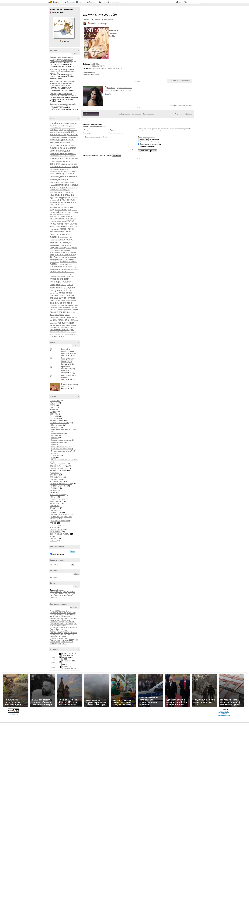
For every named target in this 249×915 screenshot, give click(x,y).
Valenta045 (111, 88)
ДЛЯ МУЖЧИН (55, 479)
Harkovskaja (61, 613)
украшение (55, 325)
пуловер (70, 276)
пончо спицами (60, 276)
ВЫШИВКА (54, 418)
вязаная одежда (68, 145)
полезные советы (59, 271)
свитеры (62, 295)
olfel (73, 622)
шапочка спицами (64, 334)
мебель (53, 231)
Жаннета (68, 631)
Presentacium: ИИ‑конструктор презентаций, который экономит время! (62, 71)
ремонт (59, 287)
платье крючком (65, 264)
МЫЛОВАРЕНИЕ (56, 501)
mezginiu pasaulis (70, 123)
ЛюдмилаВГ (54, 636)
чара (59, 644)
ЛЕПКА (52, 492)
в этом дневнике (58, 554)
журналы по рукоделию (60, 197)
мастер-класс (63, 224)
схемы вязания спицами (64, 310)
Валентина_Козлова (57, 627)
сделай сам (55, 300)
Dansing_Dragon (65, 611)
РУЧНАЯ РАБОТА (56, 530)
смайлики (104, 137)
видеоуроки (61, 139)
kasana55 (65, 618)
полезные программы (71, 269)
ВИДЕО (53, 412)
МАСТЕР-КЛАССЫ (57, 495)
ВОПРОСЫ (54, 414)
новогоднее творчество (61, 241)
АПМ (52, 625)
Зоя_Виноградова (56, 633)
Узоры (53, 458)
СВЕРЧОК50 (73, 640)
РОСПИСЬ (54, 527)
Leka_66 (53, 615)
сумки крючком (68, 305)
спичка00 (53, 597)
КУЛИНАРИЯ (55, 490)
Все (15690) (74, 607)
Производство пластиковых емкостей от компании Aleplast (62, 94)
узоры (53, 320)
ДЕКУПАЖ (54, 473)
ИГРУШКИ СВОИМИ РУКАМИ (61, 484)
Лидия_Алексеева (56, 635)
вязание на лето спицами (65, 156)
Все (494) (75, 53)
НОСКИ (53, 126)
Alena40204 (54, 611)
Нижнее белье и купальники (61, 440)
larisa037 (58, 620)
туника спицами (71, 317)
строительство (55, 305)
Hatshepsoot (71, 613)
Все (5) (76, 586)
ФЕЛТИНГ (53, 538)
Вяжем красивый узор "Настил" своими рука (68, 360)
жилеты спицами (63, 190)
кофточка (60, 212)
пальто (62, 262)
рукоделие (69, 287)
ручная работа (62, 290)
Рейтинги (92, 2)
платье (54, 264)
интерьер (55, 204)
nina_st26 (68, 622)
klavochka (73, 618)
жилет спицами (72, 187)
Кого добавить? (69, 592)
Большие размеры (58, 433)
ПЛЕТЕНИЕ (54, 510)
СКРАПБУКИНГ (55, 532)
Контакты (224, 713)
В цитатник (188, 105)
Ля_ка (52, 595)
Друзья (59, 9)
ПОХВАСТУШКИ (56, 512)
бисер (61, 130)
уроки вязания (61, 328)
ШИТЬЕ (53, 541)
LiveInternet (54, 2)
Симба (52, 642)
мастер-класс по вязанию (64, 225)
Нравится (176, 80)
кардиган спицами (56, 207)
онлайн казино (54, 262)
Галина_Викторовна (57, 629)
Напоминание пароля (116, 133)
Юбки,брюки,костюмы (59, 464)
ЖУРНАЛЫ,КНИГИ (57, 481)
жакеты (74, 185)
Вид (181, 3)
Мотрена (62, 636)
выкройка (70, 140)
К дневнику (136, 114)
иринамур (53, 644)
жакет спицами (62, 185)
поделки (60, 269)
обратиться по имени (124, 88)
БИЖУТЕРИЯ (55, 401)
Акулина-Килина (60, 625)
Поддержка (177, 2)
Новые (189, 114)
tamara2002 (62, 624)
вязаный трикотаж (59, 169)
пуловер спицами (59, 279)
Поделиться (186, 80)
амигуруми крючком (68, 128)
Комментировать (91, 114)
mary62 (61, 622)
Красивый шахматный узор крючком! (68, 368)
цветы (53, 330)
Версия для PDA (224, 712)
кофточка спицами (71, 212)
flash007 (53, 618)
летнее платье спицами (67, 219)
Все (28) (76, 345)
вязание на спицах (61, 158)
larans (52, 620)
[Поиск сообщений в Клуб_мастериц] (72, 551)
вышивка (54, 142)
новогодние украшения (60, 250)
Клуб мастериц (51, 12)
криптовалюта (54, 216)
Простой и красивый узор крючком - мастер (68, 351)
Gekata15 (53, 613)
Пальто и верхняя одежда (60, 447)
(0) (75, 61)
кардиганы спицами (60, 209)
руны (51, 290)
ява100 (64, 644)
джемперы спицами (59, 180)
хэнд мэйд (71, 328)
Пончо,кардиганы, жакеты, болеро (64, 429)
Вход (80, 2)
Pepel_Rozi (54, 594)
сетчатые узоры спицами (69, 300)
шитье (61, 336)
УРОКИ (52, 536)
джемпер (60, 174)
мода (59, 231)
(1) (74, 355)
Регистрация (71, 2)
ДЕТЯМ (53, 405)
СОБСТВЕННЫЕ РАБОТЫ (59, 534)
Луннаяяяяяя (69, 635)
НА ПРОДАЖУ (55, 504)
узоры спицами (66, 322)
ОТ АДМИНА (54, 508)
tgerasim (70, 624)
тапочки (71, 312)
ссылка (128, 91)
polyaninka (54, 624)
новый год (60, 254)
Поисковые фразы (69, 668)
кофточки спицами (63, 214)
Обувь (53, 444)
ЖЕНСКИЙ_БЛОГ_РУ (67, 594)
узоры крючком (66, 320)
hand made (56, 123)
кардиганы (68, 207)
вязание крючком (60, 153)
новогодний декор (57, 252)
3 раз (93, 72)
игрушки (53, 202)
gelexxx (59, 618)
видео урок (62, 137)
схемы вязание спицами (69, 307)
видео (65, 132)
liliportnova (66, 620)
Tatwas (65, 616)
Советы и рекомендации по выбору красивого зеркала (63, 105)
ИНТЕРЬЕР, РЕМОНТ (58, 486)
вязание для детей (60, 150)
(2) (74, 388)
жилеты (53, 190)
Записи (52, 9)
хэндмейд (53, 577)
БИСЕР (53, 407)
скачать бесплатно (61, 302)
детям (52, 174)
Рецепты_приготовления (59, 640)
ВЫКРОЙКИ (54, 416)
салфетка (54, 293)
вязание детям (68, 148)
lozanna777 (54, 622)
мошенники (63, 237)
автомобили (62, 126)
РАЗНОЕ (53, 523)
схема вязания (56, 307)
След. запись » (148, 114)
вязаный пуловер (69, 166)
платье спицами (58, 266)
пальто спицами (71, 262)
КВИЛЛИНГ (54, 488)
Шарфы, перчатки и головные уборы (64, 460)
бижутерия (54, 130)
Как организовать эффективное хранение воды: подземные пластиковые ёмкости (62, 83)
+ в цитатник (108, 19)
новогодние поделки (68, 248)
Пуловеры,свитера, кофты (61, 451)
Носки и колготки (57, 442)
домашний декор (67, 182)
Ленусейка (73, 633)
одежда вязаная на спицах (62, 260)
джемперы (65, 176)
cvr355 (70, 616)
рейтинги (63, 285)
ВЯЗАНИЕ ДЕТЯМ (56, 421)
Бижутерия (55, 427)
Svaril (61, 616)
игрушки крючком (65, 202)
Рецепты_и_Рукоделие (63, 595)
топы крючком (59, 315)
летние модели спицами (58, 221)
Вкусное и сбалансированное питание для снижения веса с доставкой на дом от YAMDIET (61, 59)
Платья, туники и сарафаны (61, 449)
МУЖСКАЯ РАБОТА (57, 499)
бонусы (66, 130)
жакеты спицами (58, 187)
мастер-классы (67, 229)
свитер (62, 293)
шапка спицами (71, 332)
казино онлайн (70, 205)
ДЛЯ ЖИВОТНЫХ (56, 477)
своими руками (67, 297)
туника (62, 317)
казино (62, 205)
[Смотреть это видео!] (55, 352)
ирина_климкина (67, 642)
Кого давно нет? (56, 592)
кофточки (53, 214)
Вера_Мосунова (72, 627)
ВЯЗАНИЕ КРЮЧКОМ (58, 466)
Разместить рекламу (224, 715)
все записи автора (100, 24)
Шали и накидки (57, 425)
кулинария (64, 216)
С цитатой (180, 105)
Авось (103, 2)
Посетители (66, 666)
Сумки (53, 453)
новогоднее (55, 240)
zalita (75, 624)
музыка (69, 237)
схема (76, 305)
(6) (74, 379)
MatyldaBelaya (70, 615)
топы (52, 314)
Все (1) (76, 574)
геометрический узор (56, 171)
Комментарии (69, 9)
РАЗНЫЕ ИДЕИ (55, 525)
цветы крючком (62, 330)
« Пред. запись (124, 114)
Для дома (54, 436)
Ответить (172, 105)
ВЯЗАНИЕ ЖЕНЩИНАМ (59, 423)
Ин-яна (66, 633)
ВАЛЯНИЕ (54, 409)
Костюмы (54, 438)
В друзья (65, 41)
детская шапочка (70, 171)
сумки (62, 305)
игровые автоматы (67, 200)
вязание (55, 148)
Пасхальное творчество (60, 521)
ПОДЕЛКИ (54, 403)
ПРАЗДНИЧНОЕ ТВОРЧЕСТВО (61, 515)
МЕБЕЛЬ (53, 497)
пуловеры (55, 281)
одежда (73, 257)
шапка (63, 332)
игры (74, 202)
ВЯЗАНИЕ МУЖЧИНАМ (58, 468)
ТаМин (57, 642)
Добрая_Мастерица (57, 631)
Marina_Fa (60, 615)
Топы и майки (56, 455)
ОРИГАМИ (54, 506)
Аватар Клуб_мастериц (63, 27)
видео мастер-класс (62, 133)
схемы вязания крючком (60, 309)
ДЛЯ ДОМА (54, 475)
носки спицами (62, 257)
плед (70, 267)
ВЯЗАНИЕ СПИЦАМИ (58, 470)
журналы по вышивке (61, 192)
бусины (59, 132)
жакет (52, 185)
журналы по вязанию (62, 195)
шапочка (53, 334)
